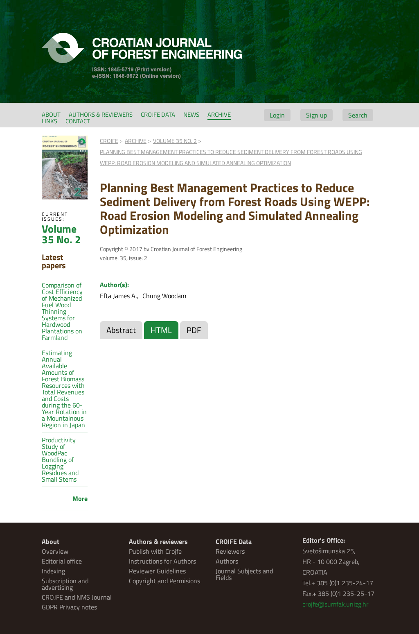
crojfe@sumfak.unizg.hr (335, 604)
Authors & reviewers (101, 114)
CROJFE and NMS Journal (77, 597)
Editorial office (62, 561)
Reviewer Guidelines (157, 571)
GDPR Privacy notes (69, 607)
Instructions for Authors (162, 561)
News (191, 114)
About (51, 114)
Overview (55, 551)
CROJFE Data (158, 114)
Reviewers (230, 551)
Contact (77, 121)
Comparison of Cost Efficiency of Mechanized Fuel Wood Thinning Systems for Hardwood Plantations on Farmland (62, 311)
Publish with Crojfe (155, 551)
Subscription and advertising (65, 584)
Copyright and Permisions (164, 581)
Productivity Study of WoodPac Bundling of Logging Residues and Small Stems (60, 459)
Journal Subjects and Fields (244, 574)
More (80, 498)
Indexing (53, 571)
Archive (219, 114)
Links (49, 121)
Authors (227, 561)
